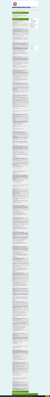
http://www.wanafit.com (15, 197)
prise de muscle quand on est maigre (17, 237)
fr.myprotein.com (15, 317)
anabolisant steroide (28, 7)
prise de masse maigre (17, 137)
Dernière (19, 391)
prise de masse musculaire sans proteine (22, 95)
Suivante (18, 391)
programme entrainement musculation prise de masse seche (18, 48)
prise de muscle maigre (22, 137)
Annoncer (29, 8)
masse (33, 7)
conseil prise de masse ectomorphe (16, 294)
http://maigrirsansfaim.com (16, 332)
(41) (33, 27)
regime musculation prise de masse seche (19, 389)
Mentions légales (15, 393)
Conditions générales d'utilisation (20, 393)
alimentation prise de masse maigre (33, 47)
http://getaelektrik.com (15, 179)
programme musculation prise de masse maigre (33, 49)
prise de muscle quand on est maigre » (16, 14)
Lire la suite (14, 40)
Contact (31, 8)
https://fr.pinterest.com (15, 245)
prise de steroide (23, 7)
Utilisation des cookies (26, 393)
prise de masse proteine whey (15, 95)
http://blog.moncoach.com (16, 361)
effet (14, 7)
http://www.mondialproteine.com (16, 75)
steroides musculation (19, 7)
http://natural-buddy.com (16, 204)
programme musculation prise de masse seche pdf (16, 49)
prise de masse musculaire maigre (24, 121)
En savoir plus (33, 396)
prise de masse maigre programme (32, 48)
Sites (17, 8)
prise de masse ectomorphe (21, 294)
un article (26, 8)
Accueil (13, 8)
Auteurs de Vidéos (20, 8)
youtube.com (15, 94)
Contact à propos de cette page (31, 393)
